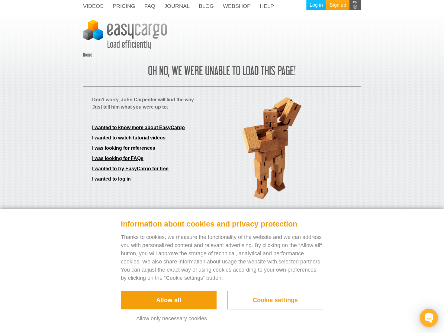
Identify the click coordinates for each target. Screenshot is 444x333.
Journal (177, 6)
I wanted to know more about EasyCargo (138, 127)
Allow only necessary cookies (171, 318)
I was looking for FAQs (117, 158)
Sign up (338, 5)
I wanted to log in (111, 178)
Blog (206, 6)
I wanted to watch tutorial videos (129, 137)
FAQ (149, 6)
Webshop (237, 6)
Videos (93, 6)
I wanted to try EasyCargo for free (130, 168)
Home (87, 55)
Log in (316, 5)
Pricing (124, 6)
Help (267, 6)
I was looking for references (123, 148)
